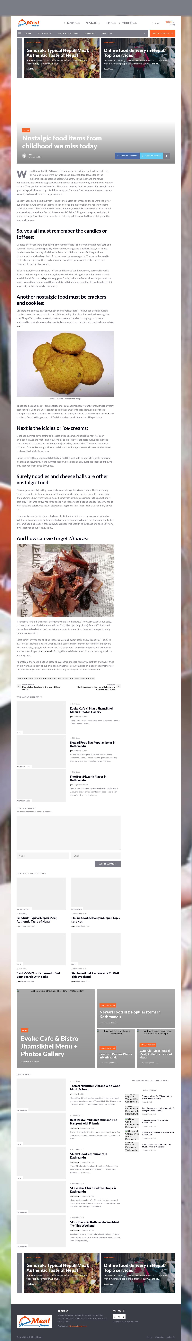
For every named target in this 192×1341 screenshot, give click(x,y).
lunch (19, 326)
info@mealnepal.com (78, 1326)
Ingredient (90, 33)
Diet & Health (44, 33)
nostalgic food (65, 679)
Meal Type (107, 33)
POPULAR (93, 23)
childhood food (25, 679)
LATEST (73, 23)
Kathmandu (47, 651)
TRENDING (129, 23)
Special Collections (67, 33)
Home (28, 33)
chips (106, 413)
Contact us (159, 1337)
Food (26, 130)
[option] (62, 58)
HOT (111, 23)
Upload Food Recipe (163, 33)
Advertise (171, 1337)
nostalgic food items (84, 679)
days (44, 278)
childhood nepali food (45, 679)
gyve (30, 154)
